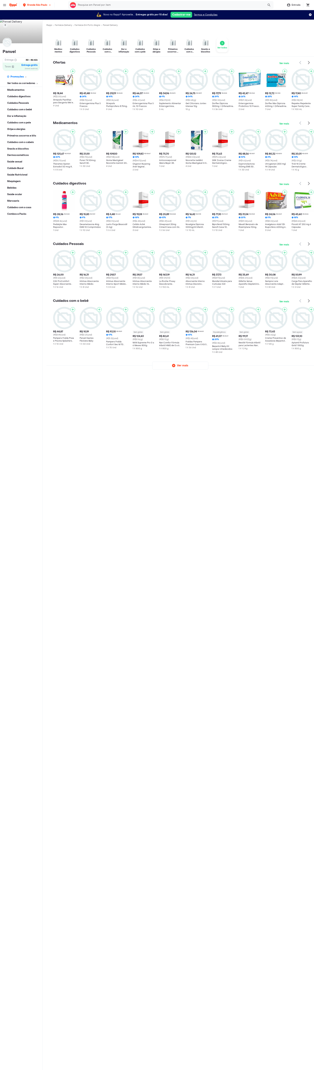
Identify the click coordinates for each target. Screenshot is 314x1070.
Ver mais (284, 63)
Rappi (49, 25)
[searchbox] (170, 5)
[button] (37, 5)
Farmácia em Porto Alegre (87, 25)
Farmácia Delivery (63, 25)
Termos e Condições (206, 14)
